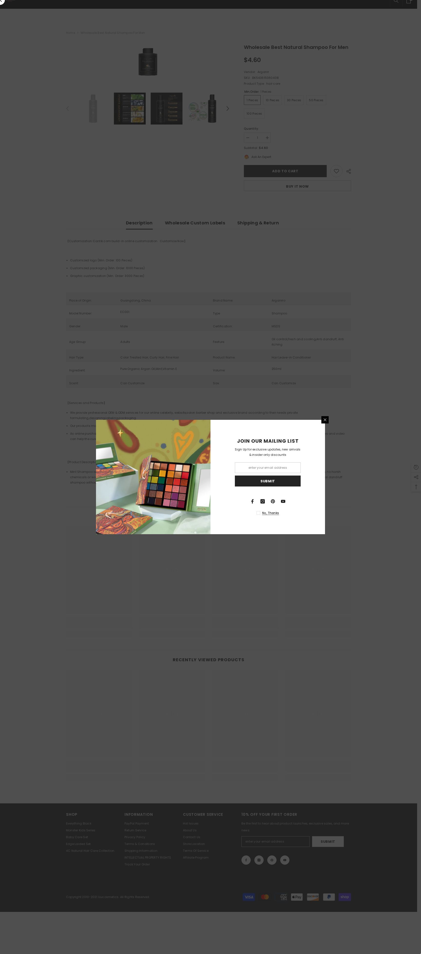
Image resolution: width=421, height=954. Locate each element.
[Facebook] (252, 501)
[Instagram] (263, 501)
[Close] (325, 419)
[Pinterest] (273, 501)
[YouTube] (283, 501)
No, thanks (270, 513)
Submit (267, 481)
